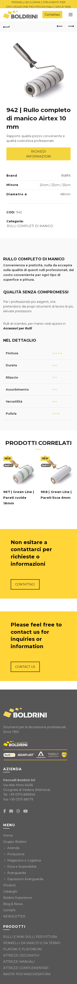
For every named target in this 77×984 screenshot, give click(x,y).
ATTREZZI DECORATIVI (21, 955)
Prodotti (9, 885)
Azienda (13, 848)
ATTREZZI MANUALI (19, 962)
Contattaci (52, 15)
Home (8, 835)
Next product (70, 26)
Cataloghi (10, 891)
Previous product (60, 26)
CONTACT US (25, 667)
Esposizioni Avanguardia (25, 879)
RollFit (66, 175)
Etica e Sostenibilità (21, 867)
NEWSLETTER (14, 916)
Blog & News (13, 904)
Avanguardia (16, 873)
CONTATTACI (25, 584)
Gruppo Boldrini (14, 842)
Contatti (9, 910)
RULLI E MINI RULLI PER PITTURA (30, 937)
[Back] (6, 26)
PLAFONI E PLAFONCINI (22, 949)
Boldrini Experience (17, 898)
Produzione (16, 854)
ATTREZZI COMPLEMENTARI (26, 968)
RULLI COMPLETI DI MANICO (30, 226)
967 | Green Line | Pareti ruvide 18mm (18, 497)
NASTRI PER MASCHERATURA (26, 974)
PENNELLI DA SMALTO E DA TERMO (32, 943)
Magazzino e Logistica (24, 860)
